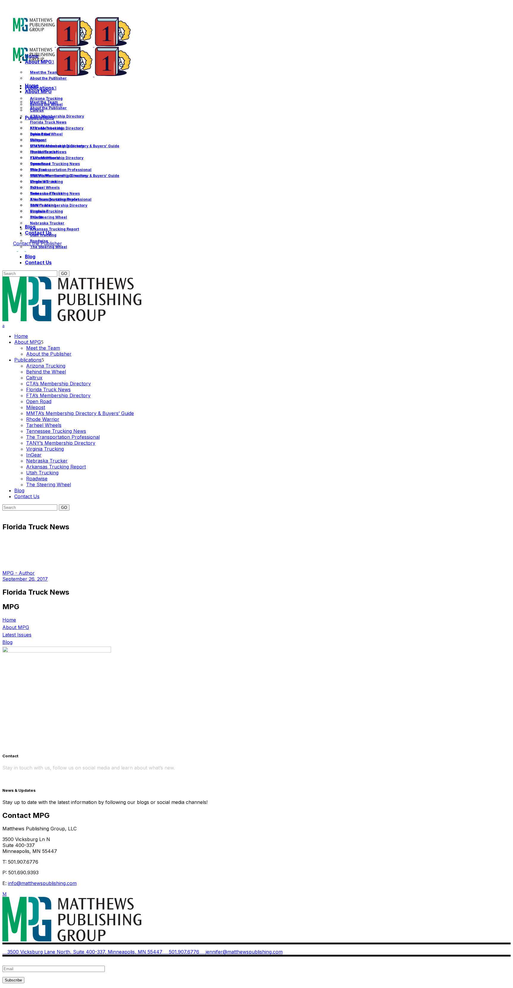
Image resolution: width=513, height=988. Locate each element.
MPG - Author (18, 573)
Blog (7, 642)
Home (9, 620)
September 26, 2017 (25, 579)
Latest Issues (16, 635)
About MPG (15, 627)
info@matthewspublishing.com (42, 883)
